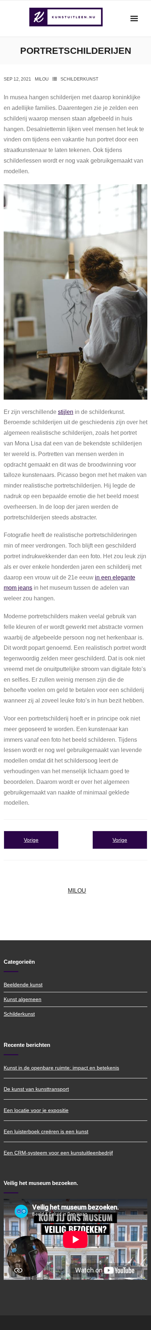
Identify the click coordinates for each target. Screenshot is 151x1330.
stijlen (65, 412)
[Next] (119, 840)
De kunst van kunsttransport (36, 1089)
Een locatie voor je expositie (36, 1110)
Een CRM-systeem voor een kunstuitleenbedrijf (58, 1153)
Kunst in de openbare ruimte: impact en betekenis (61, 1068)
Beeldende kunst (23, 985)
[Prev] (31, 840)
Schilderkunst (79, 79)
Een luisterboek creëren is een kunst (46, 1131)
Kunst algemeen (22, 999)
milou (42, 79)
